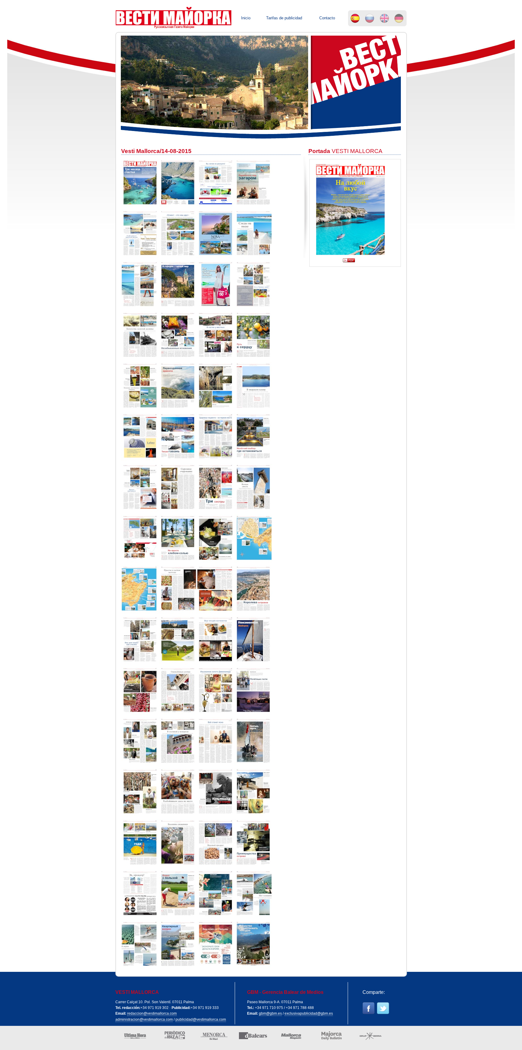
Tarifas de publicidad (284, 18)
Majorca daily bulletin (329, 1037)
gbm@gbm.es (270, 1013)
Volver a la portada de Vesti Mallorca (174, 18)
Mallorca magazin (289, 1037)
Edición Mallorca (133, 1037)
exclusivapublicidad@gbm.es (309, 1013)
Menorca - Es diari (211, 1037)
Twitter (384, 1009)
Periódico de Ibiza (172, 1037)
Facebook (369, 1009)
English (384, 18)
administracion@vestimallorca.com (144, 1019)
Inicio (245, 18)
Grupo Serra (368, 1037)
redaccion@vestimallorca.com (152, 1013)
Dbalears (250, 1037)
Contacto (327, 18)
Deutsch (399, 18)
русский (370, 18)
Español (355, 18)
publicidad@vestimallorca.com (201, 1019)
